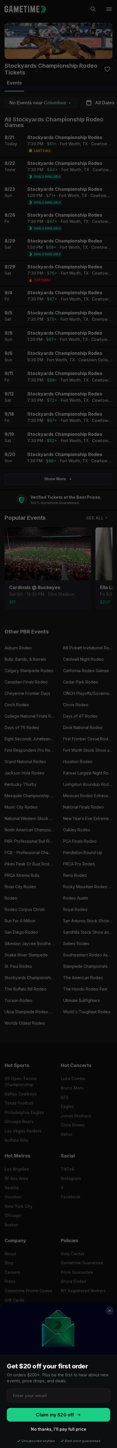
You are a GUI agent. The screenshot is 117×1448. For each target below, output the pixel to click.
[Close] (110, 1311)
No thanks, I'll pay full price (58, 1429)
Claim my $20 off (55, 1415)
